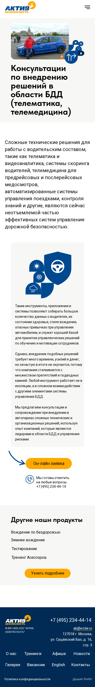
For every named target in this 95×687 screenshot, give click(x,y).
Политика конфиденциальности (27, 679)
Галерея (12, 664)
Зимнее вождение (28, 540)
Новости (82, 653)
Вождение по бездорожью (35, 532)
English (58, 664)
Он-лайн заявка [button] (48, 463)
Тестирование (24, 548)
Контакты (80, 664)
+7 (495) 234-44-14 (51, 486)
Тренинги (32, 653)
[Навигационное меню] (87, 7)
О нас (11, 653)
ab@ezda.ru (82, 628)
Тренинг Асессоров (29, 557)
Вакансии (36, 664)
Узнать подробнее (47, 573)
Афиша (59, 653)
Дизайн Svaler (82, 679)
